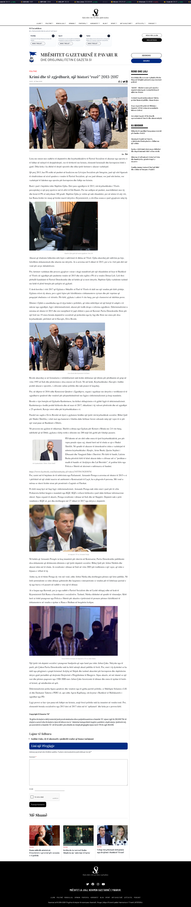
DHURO (146, 61)
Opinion (71, 23)
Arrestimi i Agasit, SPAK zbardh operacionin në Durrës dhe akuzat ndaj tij (146, 117)
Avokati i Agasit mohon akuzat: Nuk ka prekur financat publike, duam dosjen (145, 99)
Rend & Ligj (60, 23)
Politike (33, 36)
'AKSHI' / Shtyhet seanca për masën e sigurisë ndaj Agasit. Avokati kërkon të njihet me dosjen (145, 90)
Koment (32, 757)
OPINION (77, 897)
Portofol (82, 23)
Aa (123, 154)
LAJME (52, 897)
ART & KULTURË (117, 897)
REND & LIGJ (68, 897)
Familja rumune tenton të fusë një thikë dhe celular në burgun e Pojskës (145, 168)
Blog (105, 23)
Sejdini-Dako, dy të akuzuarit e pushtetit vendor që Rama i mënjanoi (62, 739)
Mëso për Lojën (152, 35)
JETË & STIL (128, 897)
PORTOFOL (85, 897)
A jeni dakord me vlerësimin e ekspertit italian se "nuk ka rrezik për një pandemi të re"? (98, 39)
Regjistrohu (152, 40)
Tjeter (88, 36)
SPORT (107, 897)
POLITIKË (60, 897)
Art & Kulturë (125, 23)
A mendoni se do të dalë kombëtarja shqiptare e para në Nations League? (69, 39)
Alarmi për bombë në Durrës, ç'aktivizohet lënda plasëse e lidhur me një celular (145, 141)
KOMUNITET (94, 897)
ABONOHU (146, 55)
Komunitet (94, 23)
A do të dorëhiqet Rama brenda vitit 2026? (41, 39)
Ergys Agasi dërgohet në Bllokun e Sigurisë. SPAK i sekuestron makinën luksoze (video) (144, 108)
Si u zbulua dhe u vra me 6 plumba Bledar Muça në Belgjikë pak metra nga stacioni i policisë (146, 80)
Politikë (49, 23)
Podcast (151, 23)
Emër (31, 789)
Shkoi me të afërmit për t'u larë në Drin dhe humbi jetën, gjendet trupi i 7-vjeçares (145, 159)
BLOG (102, 897)
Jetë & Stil (139, 23)
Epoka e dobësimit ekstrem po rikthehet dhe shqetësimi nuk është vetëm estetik (146, 150)
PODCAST (137, 897)
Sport (113, 23)
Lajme (38, 23)
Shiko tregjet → (38, 43)
